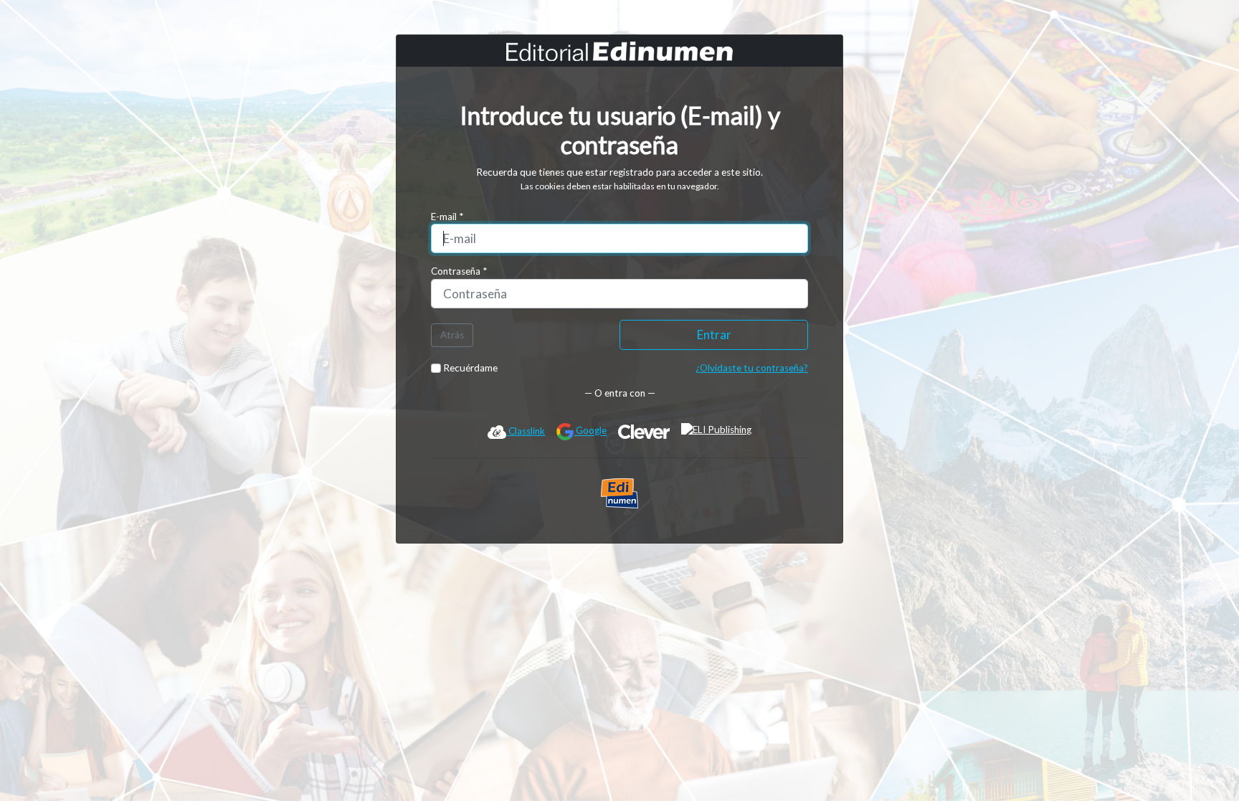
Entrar (714, 334)
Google (590, 431)
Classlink (525, 431)
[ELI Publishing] (716, 431)
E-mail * (447, 216)
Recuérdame (469, 368)
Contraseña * (459, 271)
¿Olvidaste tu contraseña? (752, 368)
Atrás (452, 335)
